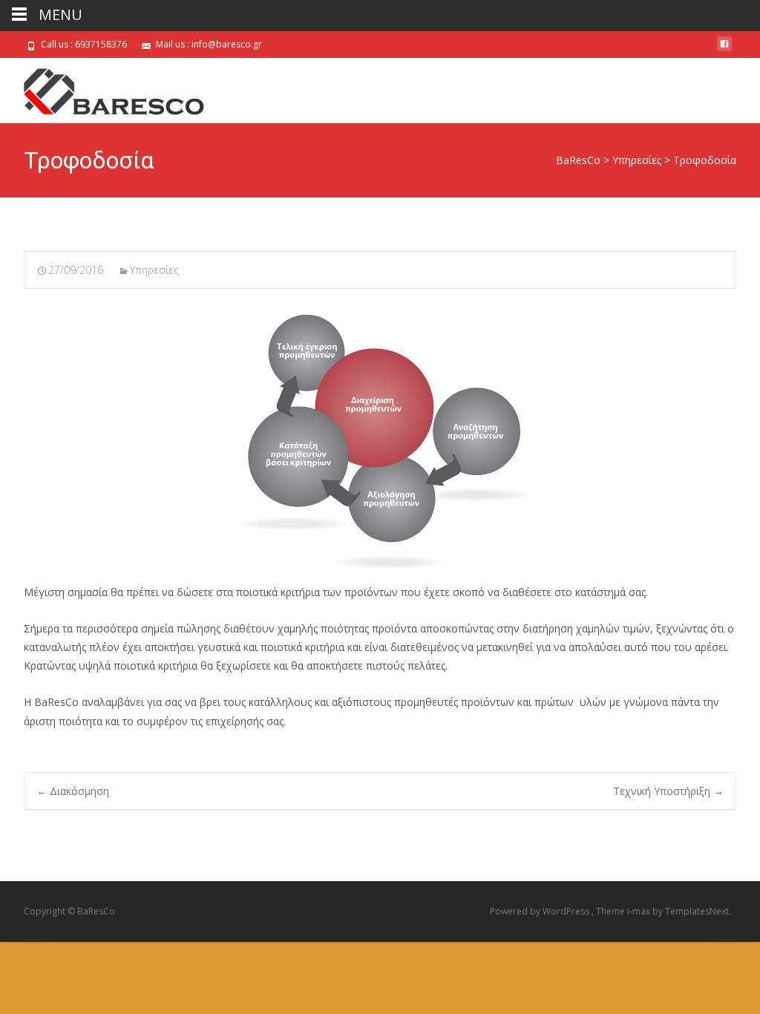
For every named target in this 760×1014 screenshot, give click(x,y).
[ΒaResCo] (103, 87)
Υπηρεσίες (154, 270)
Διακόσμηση (72, 791)
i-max (639, 911)
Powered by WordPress (541, 911)
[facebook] (724, 49)
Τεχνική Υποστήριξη (668, 791)
